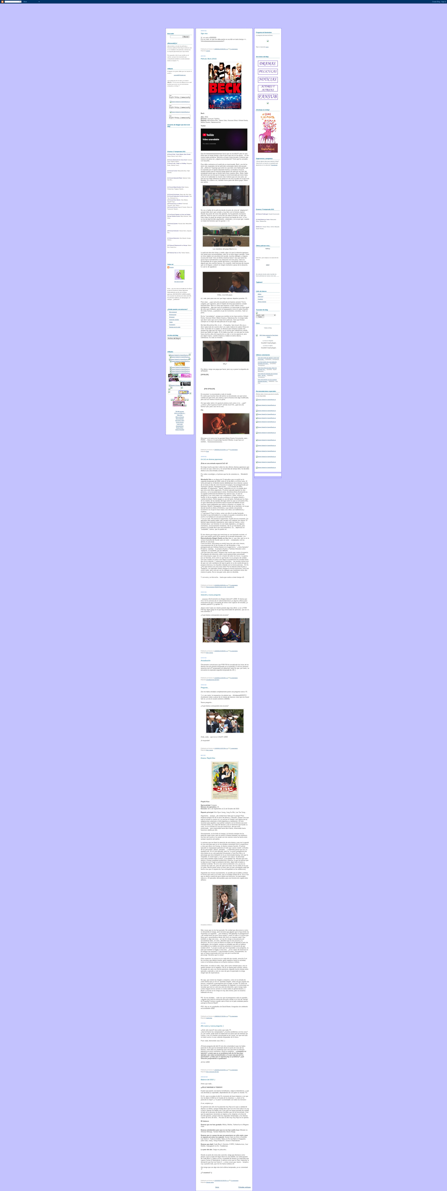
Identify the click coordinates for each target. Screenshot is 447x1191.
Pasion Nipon (179, 427)
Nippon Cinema (262, 301)
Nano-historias (180, 418)
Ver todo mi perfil (178, 281)
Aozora (172, 267)
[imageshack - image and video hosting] (268, 41)
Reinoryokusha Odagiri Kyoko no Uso (216, 587)
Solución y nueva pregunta (210, 595)
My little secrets (180, 411)
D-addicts (260, 299)
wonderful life (230, 587)
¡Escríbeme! (274, 165)
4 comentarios (234, 449)
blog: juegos (209, 652)
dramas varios (210, 1182)
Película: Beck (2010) (209, 59)
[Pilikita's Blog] (186, 377)
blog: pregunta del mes (212, 1071)
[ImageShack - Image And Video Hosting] (190, 355)
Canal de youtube (174, 319)
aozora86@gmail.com (180, 75)
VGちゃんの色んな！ (179, 413)
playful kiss (209, 1018)
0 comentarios (234, 677)
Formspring (172, 324)
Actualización (205, 660)
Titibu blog (180, 415)
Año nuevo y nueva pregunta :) (212, 1026)
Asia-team (260, 296)
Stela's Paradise (179, 429)
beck (207, 451)
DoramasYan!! (180, 426)
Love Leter (180, 424)
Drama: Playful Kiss (208, 758)
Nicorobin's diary (179, 420)
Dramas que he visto (174, 327)
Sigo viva (204, 33)
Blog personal (173, 312)
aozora (208, 50)
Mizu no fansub (180, 417)
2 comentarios (234, 49)
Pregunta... (205, 687)
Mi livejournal (172, 314)
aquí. (267, 47)
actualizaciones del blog (212, 679)
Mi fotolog (171, 317)
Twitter (171, 322)
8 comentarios (234, 1016)
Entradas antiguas (245, 1187)
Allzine (259, 294)
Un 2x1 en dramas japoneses (211, 459)
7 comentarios (234, 748)
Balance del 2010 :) (208, 1080)
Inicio (217, 1187)
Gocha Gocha (180, 422)
